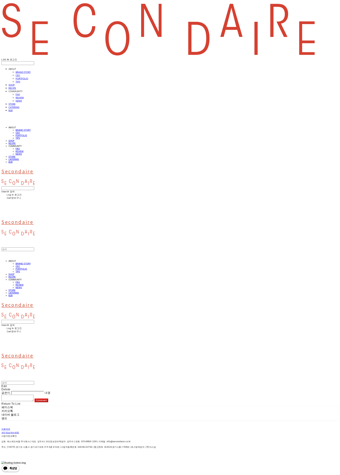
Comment (41, 400)
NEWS (19, 100)
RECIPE (12, 88)
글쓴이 (5, 392)
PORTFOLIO (22, 78)
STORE (11, 104)
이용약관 (5, 429)
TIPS (18, 81)
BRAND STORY (23, 72)
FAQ (18, 94)
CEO (18, 75)
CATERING (13, 107)
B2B (10, 110)
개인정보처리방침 (10, 432)
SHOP (11, 84)
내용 (47, 392)
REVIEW (20, 97)
